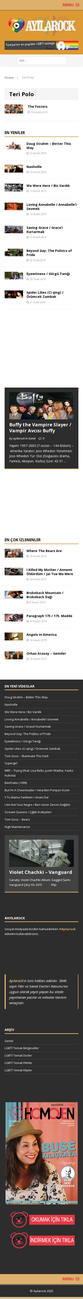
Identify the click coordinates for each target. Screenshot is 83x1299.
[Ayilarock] (41, 25)
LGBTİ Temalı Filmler (18, 1063)
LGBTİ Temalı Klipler (18, 1070)
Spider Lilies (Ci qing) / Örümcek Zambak (45, 294)
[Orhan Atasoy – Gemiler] (14, 656)
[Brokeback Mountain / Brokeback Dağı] (14, 596)
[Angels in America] (14, 638)
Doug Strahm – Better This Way (49, 145)
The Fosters (37, 106)
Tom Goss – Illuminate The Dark (27, 756)
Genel (9, 1041)
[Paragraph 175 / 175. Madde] (14, 619)
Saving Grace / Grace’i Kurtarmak (45, 229)
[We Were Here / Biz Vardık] (14, 188)
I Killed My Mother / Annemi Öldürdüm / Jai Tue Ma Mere (50, 571)
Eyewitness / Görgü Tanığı (48, 274)
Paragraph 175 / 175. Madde (49, 616)
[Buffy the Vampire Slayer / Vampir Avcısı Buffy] (41, 417)
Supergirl (11, 763)
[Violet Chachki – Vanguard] (41, 865)
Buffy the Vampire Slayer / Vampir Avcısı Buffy (40, 427)
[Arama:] (41, 60)
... (65, 461)
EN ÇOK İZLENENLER (23, 539)
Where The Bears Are (44, 551)
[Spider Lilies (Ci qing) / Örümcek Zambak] (14, 295)
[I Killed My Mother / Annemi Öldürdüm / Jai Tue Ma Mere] (14, 572)
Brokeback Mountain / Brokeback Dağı (45, 595)
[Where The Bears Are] (14, 555)
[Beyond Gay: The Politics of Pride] (14, 253)
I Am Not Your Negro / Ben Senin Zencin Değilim (37, 805)
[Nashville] (14, 169)
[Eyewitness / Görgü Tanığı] (14, 277)
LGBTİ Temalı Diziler (18, 1055)
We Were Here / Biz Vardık (48, 185)
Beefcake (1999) (16, 783)
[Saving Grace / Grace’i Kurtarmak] (14, 230)
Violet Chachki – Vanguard (40, 872)
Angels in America (42, 634)
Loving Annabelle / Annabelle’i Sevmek (52, 206)
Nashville (34, 166)
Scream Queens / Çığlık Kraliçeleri (28, 812)
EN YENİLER (15, 132)
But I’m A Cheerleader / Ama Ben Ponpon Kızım (37, 790)
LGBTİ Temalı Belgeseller (22, 1048)
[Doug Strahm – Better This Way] (14, 146)
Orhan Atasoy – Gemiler (46, 653)
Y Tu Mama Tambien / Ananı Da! (27, 797)
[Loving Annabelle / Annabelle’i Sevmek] (14, 207)
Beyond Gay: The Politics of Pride (49, 252)
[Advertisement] (39, 353)
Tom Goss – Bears (17, 819)
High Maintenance (17, 827)
